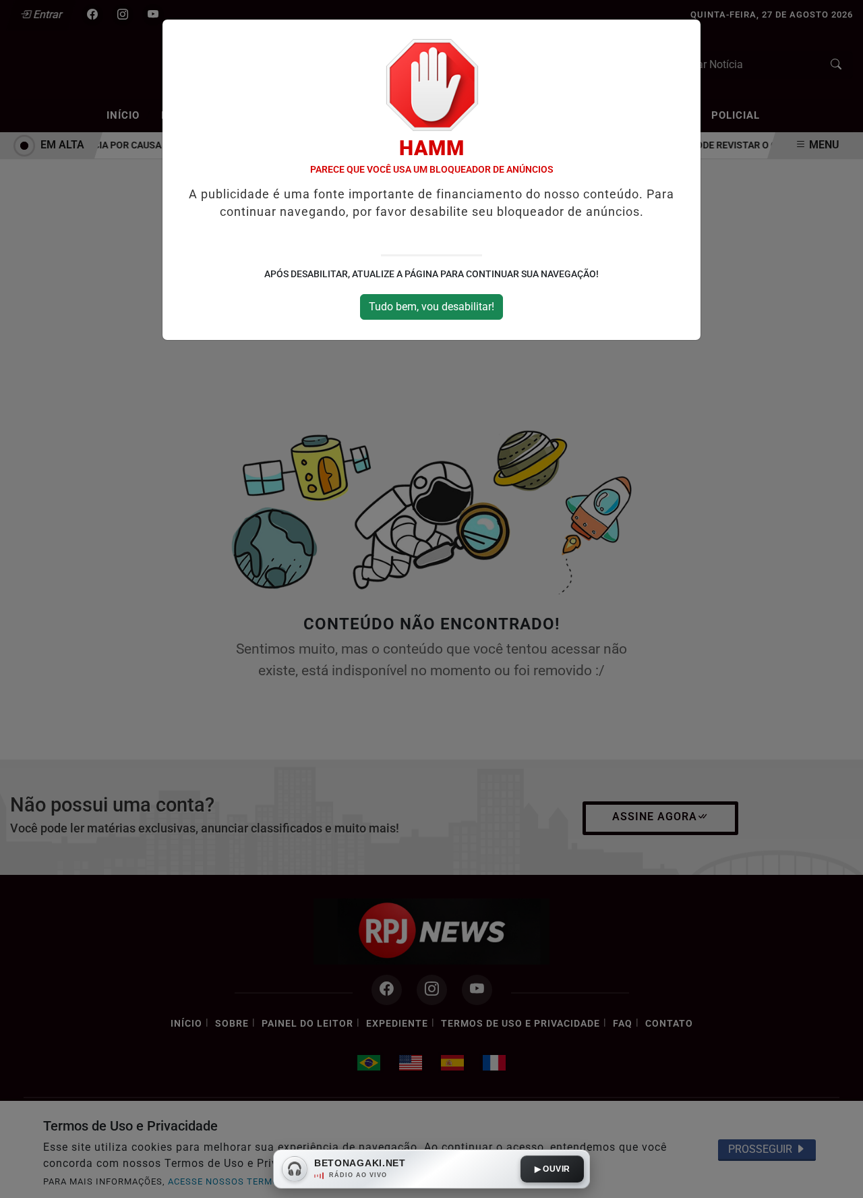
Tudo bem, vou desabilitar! (431, 306)
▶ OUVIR (552, 1169)
